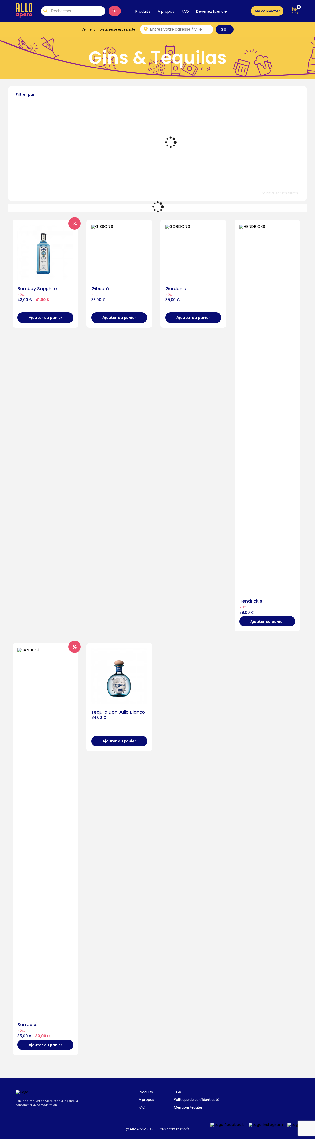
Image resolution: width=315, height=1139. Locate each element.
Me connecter (267, 11)
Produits (142, 11)
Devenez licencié (211, 11)
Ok (114, 11)
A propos (166, 11)
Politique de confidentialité (196, 1099)
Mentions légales (188, 1107)
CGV (177, 1092)
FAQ (185, 11)
